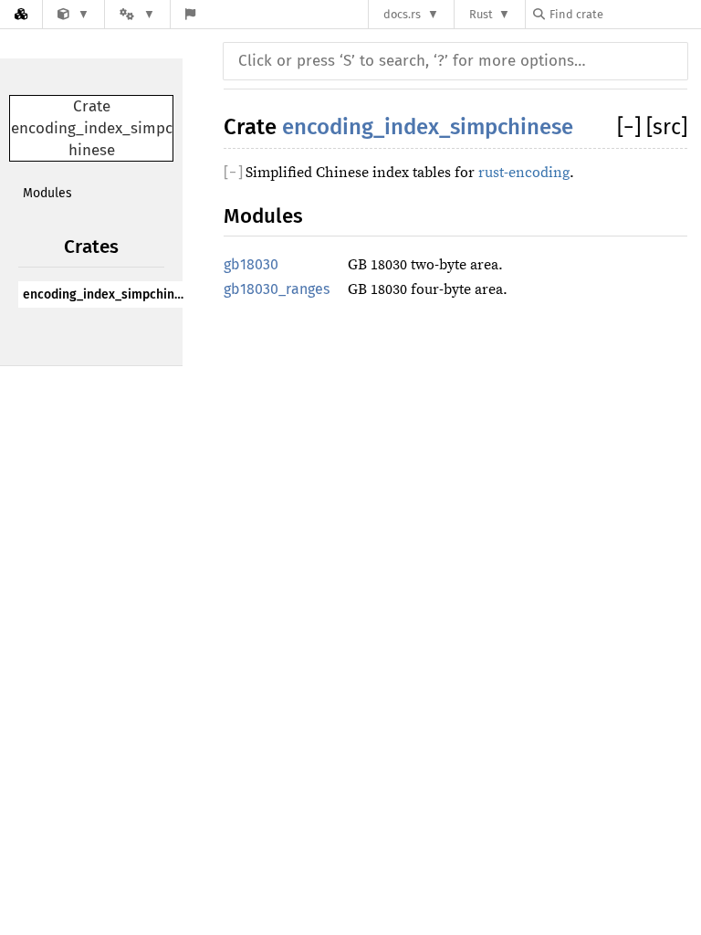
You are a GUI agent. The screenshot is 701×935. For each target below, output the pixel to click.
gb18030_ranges (277, 289)
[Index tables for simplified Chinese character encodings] (73, 14)
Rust (481, 14)
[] (631, 127)
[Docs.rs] (21, 14)
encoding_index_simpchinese (107, 294)
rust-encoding (524, 172)
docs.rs (402, 14)
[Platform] (137, 14)
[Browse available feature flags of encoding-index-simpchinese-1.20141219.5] (190, 14)
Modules (47, 193)
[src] (666, 127)
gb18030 (251, 264)
